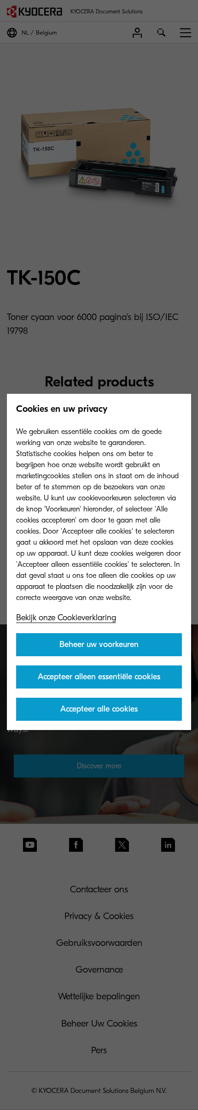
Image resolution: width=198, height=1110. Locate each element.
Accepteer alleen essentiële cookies (99, 677)
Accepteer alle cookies (99, 709)
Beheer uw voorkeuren (99, 644)
